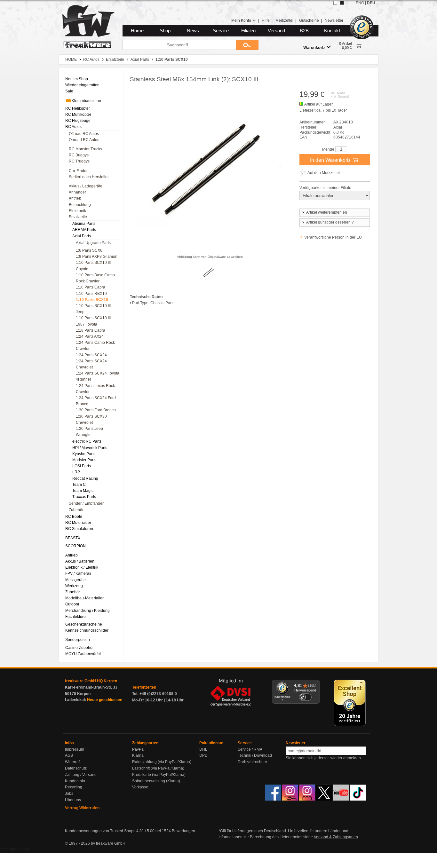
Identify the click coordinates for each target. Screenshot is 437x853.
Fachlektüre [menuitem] (75, 616)
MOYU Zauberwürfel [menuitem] (83, 654)
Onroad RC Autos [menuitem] (84, 140)
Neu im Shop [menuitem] (76, 79)
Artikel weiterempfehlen (326, 212)
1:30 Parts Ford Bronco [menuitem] (96, 410)
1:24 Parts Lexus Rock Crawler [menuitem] (95, 388)
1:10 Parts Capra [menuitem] (90, 287)
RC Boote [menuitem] (73, 516)
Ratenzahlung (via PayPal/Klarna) (161, 762)
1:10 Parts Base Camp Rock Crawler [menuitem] (95, 278)
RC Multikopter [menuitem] (78, 114)
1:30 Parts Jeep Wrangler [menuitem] (89, 431)
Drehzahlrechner (252, 762)
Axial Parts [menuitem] (81, 236)
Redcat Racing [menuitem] (85, 478)
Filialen (248, 30)
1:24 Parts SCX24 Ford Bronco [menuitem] (96, 401)
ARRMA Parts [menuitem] (84, 229)
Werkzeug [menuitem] (74, 586)
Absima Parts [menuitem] (83, 223)
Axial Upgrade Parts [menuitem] (93, 243)
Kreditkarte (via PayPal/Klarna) (159, 774)
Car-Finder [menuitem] (78, 171)
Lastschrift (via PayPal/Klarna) (158, 768)
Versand (276, 30)
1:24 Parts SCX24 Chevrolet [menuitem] (91, 364)
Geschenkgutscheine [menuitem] (83, 624)
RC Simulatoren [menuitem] (79, 528)
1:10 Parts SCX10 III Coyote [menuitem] (93, 265)
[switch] (305, 697)
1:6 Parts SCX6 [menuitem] (89, 250)
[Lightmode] (335, 3)
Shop (165, 30)
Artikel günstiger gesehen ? (330, 222)
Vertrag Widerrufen (82, 808)
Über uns (73, 800)
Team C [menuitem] (79, 484)
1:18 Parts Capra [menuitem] (90, 330)
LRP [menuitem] (76, 472)
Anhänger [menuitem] (77, 192)
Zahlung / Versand (81, 774)
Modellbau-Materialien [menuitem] (85, 598)
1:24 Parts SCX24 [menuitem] (91, 355)
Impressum (74, 749)
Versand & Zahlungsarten (336, 837)
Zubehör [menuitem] (76, 510)
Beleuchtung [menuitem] (80, 204)
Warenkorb (314, 47)
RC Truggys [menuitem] (79, 161)
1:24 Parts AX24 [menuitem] (90, 336)
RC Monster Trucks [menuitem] (85, 149)
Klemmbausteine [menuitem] (86, 101)
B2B (304, 30)
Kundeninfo (75, 781)
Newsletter (334, 20)
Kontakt (332, 30)
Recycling (73, 787)
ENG (360, 3)
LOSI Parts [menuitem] (81, 466)
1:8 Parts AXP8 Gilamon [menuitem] (96, 256)
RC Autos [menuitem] (73, 126)
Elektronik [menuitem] (77, 211)
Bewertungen (183, 831)
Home (137, 30)
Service (221, 30)
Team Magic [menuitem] (82, 490)
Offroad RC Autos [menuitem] (84, 133)
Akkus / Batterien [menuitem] (79, 561)
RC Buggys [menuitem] (79, 155)
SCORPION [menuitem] (75, 546)
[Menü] (316, 683)
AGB (69, 755)
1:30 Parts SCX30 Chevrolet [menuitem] (91, 419)
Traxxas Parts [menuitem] (84, 496)
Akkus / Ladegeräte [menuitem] (85, 186)
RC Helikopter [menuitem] (77, 108)
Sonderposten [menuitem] (77, 639)
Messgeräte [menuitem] (75, 580)
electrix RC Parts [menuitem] (86, 441)
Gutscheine (309, 20)
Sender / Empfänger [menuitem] (86, 503)
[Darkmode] (342, 3)
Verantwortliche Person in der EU (333, 237)
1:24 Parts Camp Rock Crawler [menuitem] (95, 345)
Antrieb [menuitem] (75, 198)
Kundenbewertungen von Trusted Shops (100, 831)
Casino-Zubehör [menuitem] (79, 647)
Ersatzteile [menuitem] (78, 217)
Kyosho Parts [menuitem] (83, 454)
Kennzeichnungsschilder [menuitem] (86, 630)
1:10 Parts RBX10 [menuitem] (91, 293)
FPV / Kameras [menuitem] (78, 573)
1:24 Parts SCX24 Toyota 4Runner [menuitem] (97, 376)
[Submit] (247, 45)
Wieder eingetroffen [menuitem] (82, 85)
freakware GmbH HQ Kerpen (91, 681)
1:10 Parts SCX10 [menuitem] (92, 299)
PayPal (138, 749)
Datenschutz (76, 768)
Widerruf (72, 762)
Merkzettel (284, 20)
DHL (203, 749)
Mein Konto (241, 20)
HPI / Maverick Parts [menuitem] (89, 448)
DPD (203, 755)
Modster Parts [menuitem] (84, 460)
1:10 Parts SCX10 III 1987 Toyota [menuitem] (93, 321)
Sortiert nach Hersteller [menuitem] (89, 177)
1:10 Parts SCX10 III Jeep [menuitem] (93, 309)
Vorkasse (140, 787)
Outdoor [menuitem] (72, 604)
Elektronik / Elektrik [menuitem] (81, 567)
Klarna (138, 755)
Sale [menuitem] (69, 91)
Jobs (69, 793)
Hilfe (266, 20)
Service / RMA (250, 749)
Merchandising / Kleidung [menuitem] (87, 610)
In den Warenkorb (330, 160)
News (193, 30)
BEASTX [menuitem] (72, 538)
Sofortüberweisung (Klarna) (156, 781)
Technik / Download (255, 755)
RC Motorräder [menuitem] (78, 522)
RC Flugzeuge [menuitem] (78, 120)
